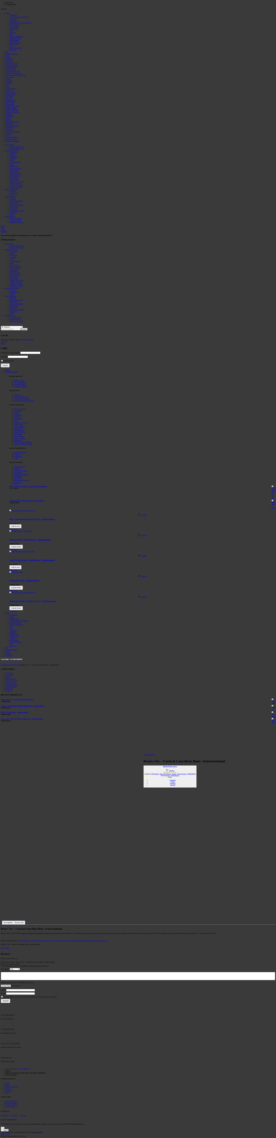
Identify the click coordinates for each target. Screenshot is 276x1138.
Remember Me (8, 361)
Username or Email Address (10, 353)
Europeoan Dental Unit (22, 399)
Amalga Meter (19, 436)
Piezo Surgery (18, 428)
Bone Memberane (20, 382)
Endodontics (18, 472)
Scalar (18, 419)
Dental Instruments (20, 452)
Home (3, 665)
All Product (9, 673)
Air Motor (17, 417)
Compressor (18, 411)
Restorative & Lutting (21, 480)
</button (170, 766)
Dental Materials (19, 467)
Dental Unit (18, 395)
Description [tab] (8, 922)
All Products (9, 675)
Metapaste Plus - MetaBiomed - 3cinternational (26, 501)
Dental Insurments (11, 685)
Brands (8, 665)
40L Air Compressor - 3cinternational (14, 712)
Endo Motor (18, 434)
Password (4, 357)
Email (3, 993)
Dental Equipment (20, 409)
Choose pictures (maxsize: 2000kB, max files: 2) (17, 982)
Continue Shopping (26, 339)
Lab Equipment (19, 426)
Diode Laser (18, 440)
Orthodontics (18, 456)
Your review (6, 971)
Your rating (5, 969)
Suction (16, 413)
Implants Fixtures (20, 384)
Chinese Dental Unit (21, 397)
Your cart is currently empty (10, 339)
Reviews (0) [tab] (19, 922)
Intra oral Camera (20, 438)
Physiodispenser (19, 430)
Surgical (16, 458)
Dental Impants (19, 381)
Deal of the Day (10, 679)
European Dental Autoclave (23, 444)
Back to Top (5, 1134)
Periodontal (18, 478)
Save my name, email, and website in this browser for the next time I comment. (30, 997)
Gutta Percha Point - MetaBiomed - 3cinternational (32, 560)
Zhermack (8, 691)
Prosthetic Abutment (21, 386)
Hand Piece (18, 415)
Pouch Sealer (18, 424)
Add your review (149, 755)
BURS (16, 484)
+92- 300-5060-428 (23, 1069)
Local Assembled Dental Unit (24, 401)
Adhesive (17, 469)
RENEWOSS (15, 665)
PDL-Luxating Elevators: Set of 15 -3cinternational (28, 486)
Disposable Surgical (20, 470)
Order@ (8, 1071)
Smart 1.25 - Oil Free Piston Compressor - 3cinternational (22, 719)
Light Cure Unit (19, 432)
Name (3, 990)
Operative (17, 454)
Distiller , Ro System (21, 423)
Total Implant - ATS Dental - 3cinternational (17, 699)
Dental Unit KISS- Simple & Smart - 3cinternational (32, 601)
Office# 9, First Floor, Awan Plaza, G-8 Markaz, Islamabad (25, 1073)
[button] (15, 526)
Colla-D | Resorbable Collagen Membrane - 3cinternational (22, 706)
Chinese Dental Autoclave (23, 442)
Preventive (17, 482)
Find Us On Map (11, 1075)
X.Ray (16, 421)
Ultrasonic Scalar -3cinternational (24, 580)
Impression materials (21, 474)
